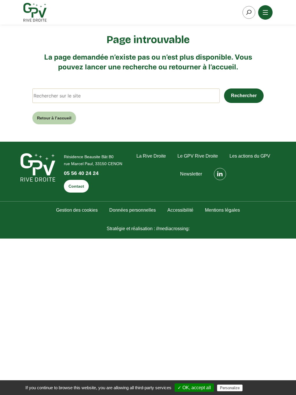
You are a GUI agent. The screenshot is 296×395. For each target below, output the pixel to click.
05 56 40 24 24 (81, 173)
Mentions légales (222, 210)
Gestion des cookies (77, 210)
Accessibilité (180, 210)
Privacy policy (260, 387)
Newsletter (191, 173)
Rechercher (244, 95)
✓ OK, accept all (194, 387)
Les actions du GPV (250, 156)
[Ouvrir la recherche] (249, 12)
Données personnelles (132, 210)
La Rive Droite (151, 156)
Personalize (230, 388)
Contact (76, 186)
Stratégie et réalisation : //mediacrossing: (148, 228)
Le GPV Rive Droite (197, 156)
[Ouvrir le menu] (265, 12)
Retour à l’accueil (54, 118)
